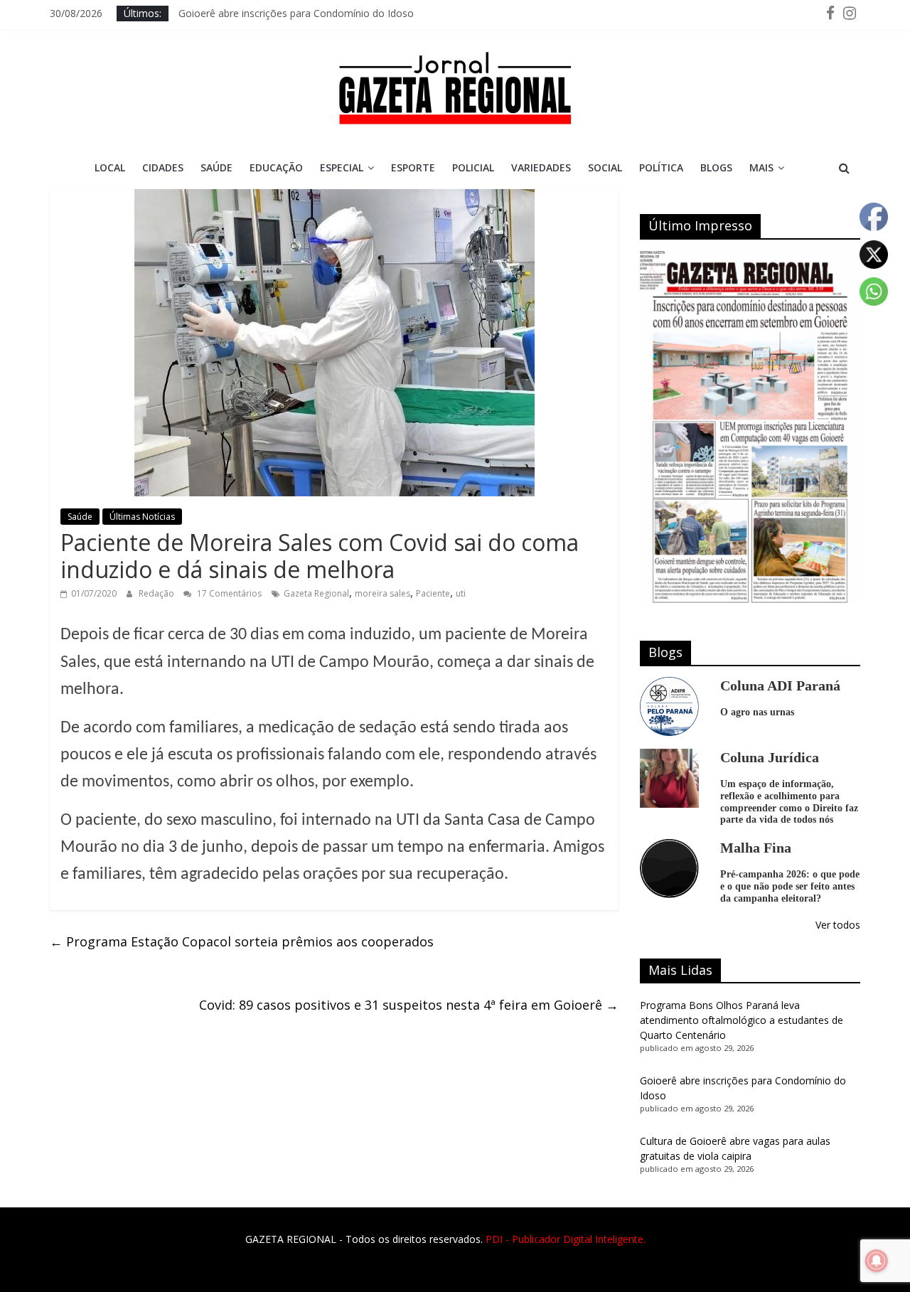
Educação (276, 167)
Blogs (716, 167)
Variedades (541, 167)
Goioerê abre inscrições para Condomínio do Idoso (296, 13)
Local (110, 167)
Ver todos (837, 924)
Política (661, 167)
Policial (473, 167)
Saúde (216, 167)
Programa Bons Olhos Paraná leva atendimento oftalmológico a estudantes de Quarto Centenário (741, 1020)
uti (461, 593)
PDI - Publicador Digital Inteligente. (566, 1239)
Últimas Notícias (142, 517)
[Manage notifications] (876, 1260)
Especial (341, 167)
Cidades (162, 167)
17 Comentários (228, 593)
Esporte (413, 167)
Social (605, 167)
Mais (761, 167)
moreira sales (382, 593)
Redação (157, 593)
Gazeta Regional (316, 593)
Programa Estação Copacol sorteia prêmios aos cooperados (242, 941)
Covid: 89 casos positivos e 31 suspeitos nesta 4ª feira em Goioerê (409, 1004)
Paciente (433, 593)
